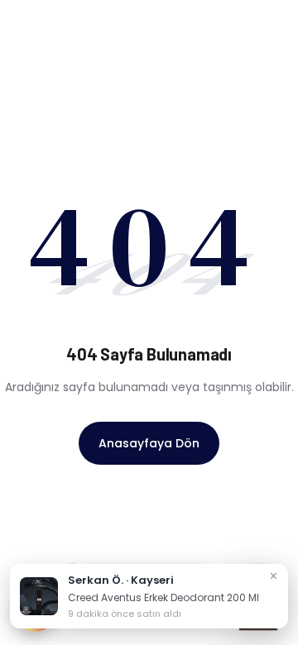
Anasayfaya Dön (149, 443)
